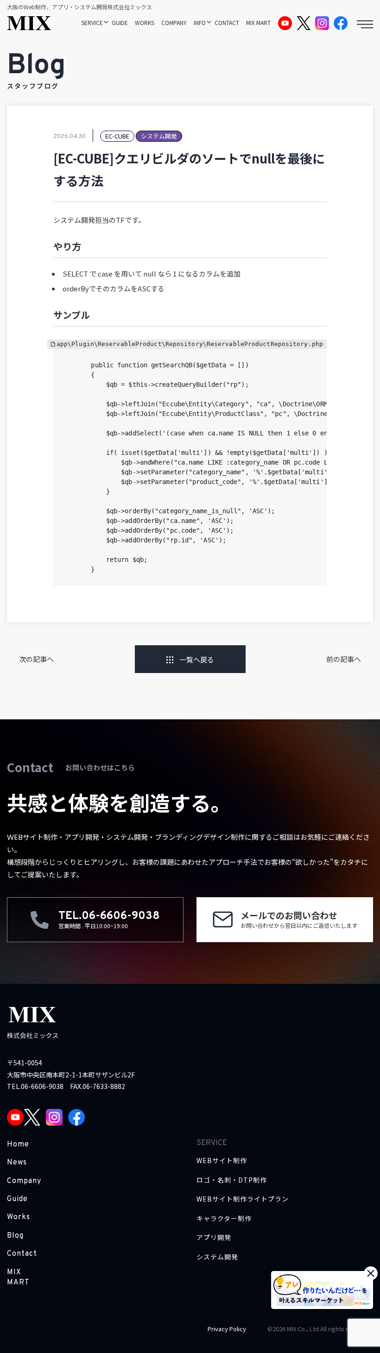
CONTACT (227, 22)
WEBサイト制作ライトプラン (242, 1199)
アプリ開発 (213, 1237)
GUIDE (120, 22)
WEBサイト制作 (221, 1160)
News (17, 1162)
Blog (15, 1235)
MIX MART (258, 22)
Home (18, 1144)
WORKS (144, 22)
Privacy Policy (227, 1328)
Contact (22, 1254)
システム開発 (217, 1256)
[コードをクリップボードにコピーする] (316, 359)
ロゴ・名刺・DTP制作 (231, 1180)
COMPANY (174, 22)
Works (18, 1217)
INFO (200, 22)
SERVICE (92, 22)
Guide (17, 1199)
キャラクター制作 (224, 1218)
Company (24, 1181)
